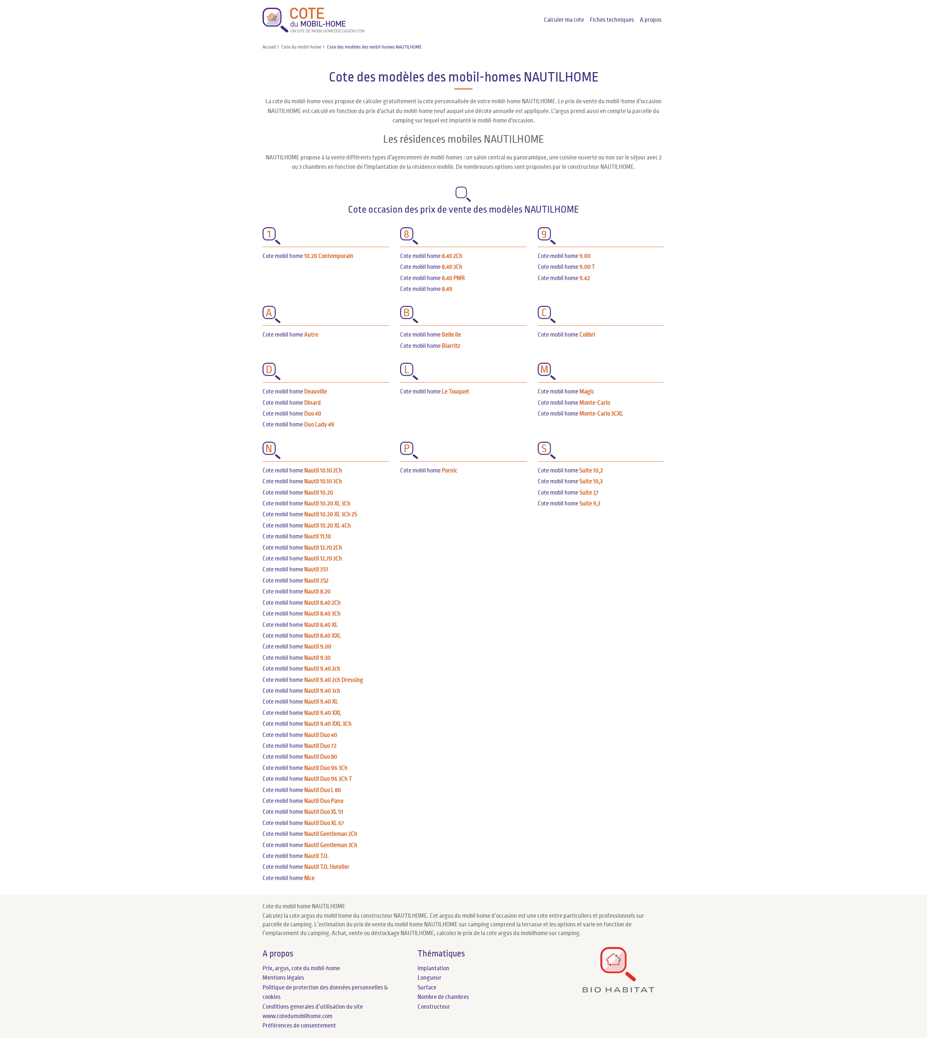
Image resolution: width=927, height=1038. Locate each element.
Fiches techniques (612, 20)
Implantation (433, 968)
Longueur (429, 978)
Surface (427, 987)
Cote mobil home (308, 256)
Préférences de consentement (299, 1025)
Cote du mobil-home (301, 47)
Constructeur (434, 1007)
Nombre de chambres (443, 997)
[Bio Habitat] (618, 990)
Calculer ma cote (564, 20)
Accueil (269, 47)
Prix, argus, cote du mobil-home (301, 968)
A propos (651, 20)
